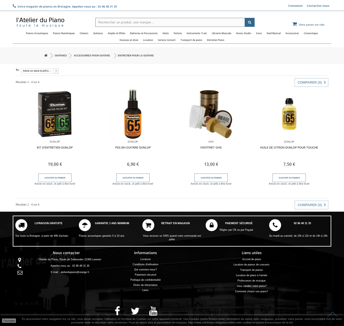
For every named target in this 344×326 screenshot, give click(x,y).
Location (148, 40)
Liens (145, 290)
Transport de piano (191, 40)
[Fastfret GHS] (211, 114)
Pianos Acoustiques (37, 33)
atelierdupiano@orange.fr (75, 272)
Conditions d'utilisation (145, 264)
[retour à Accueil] (46, 55)
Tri (17, 69)
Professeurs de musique (251, 280)
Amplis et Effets (116, 33)
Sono (259, 33)
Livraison (145, 259)
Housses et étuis (129, 40)
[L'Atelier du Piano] (52, 21)
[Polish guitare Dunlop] (133, 114)
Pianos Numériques (64, 33)
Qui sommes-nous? (145, 269)
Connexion (295, 6)
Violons (178, 33)
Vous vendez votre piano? (252, 286)
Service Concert (167, 40)
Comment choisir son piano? (251, 291)
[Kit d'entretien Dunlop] (55, 114)
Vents (165, 33)
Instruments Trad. (197, 33)
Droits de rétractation (145, 285)
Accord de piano (251, 259)
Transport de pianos (251, 269)
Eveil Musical (274, 33)
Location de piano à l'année (251, 275)
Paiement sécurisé (145, 274)
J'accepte (9, 320)
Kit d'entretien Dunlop (55, 147)
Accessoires (292, 33)
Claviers (84, 33)
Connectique (311, 33)
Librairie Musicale (221, 33)
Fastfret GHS (211, 147)
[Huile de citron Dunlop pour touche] (289, 114)
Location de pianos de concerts (252, 264)
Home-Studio (243, 33)
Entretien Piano (215, 40)
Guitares (98, 33)
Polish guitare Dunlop (133, 147)
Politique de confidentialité (145, 279)
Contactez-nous (318, 6)
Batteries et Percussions (144, 33)
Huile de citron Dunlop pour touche (289, 147)
